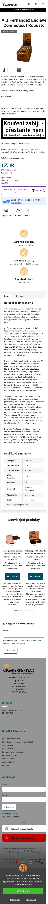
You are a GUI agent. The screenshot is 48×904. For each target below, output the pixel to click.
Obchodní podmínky (11, 738)
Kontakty (6, 765)
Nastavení (31, 899)
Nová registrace (9, 813)
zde (30, 884)
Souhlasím (25, 891)
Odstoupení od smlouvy (12, 752)
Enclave (28, 460)
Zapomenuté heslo (10, 816)
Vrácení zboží (8, 759)
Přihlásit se (10, 650)
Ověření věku (8, 745)
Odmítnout (15, 899)
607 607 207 (7, 713)
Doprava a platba (10, 748)
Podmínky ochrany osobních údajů (17, 742)
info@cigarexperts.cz (11, 710)
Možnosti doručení (9, 180)
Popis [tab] (6, 296)
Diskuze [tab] (19, 296)
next (45, 547)
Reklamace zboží (9, 755)
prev (3, 547)
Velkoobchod (8, 762)
